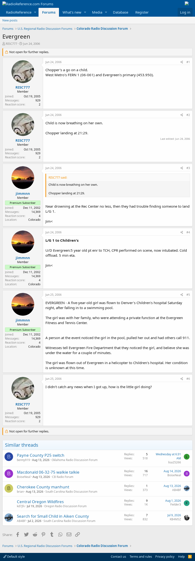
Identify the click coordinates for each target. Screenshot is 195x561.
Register (142, 12)
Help (181, 556)
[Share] (182, 62)
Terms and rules (141, 556)
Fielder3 (175, 504)
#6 (188, 379)
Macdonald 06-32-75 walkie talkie (48, 472)
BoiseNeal (23, 477)
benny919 (23, 460)
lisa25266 (174, 462)
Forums (48, 12)
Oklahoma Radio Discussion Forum (75, 460)
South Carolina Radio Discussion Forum (71, 492)
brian (20, 492)
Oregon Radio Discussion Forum (65, 506)
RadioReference (18, 12)
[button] (35, 12)
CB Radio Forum (62, 477)
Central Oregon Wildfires (40, 501)
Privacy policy (165, 556)
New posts (9, 20)
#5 (188, 295)
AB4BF (176, 490)
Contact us (118, 556)
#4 (188, 232)
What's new (72, 12)
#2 (188, 115)
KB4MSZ (175, 519)
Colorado (34, 220)
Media (97, 12)
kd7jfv (21, 506)
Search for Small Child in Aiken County (53, 516)
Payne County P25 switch (40, 455)
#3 (188, 168)
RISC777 (11, 43)
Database (120, 12)
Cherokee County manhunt (43, 487)
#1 (188, 62)
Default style (15, 556)
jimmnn (23, 193)
